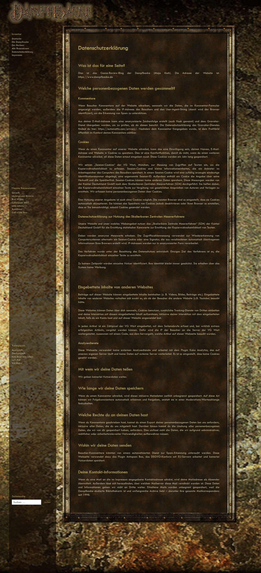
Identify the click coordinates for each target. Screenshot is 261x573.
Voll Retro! (17, 363)
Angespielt (17, 350)
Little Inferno (18, 205)
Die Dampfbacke (20, 41)
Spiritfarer (17, 209)
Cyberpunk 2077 (20, 202)
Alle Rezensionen (20, 48)
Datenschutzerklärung (22, 51)
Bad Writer (17, 199)
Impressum (17, 55)
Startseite (16, 38)
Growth (16, 192)
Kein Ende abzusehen (22, 356)
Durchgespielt (18, 353)
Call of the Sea (19, 212)
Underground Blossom (23, 195)
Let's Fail (16, 359)
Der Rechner (18, 45)
